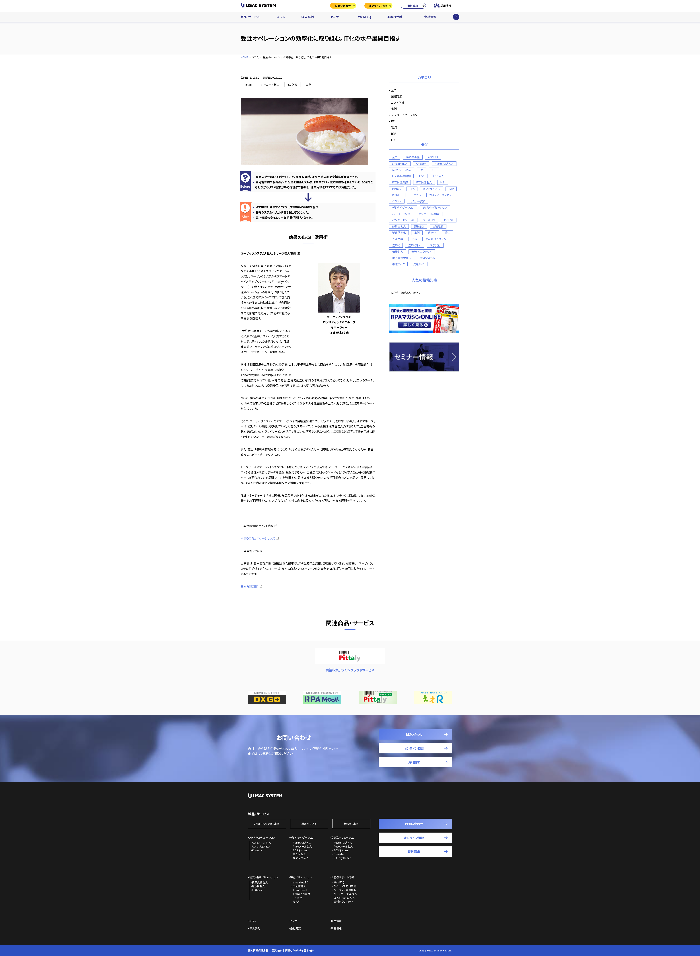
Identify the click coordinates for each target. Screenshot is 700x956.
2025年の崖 (413, 157)
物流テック (398, 264)
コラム (280, 17)
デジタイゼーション (403, 207)
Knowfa (257, 850)
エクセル (416, 195)
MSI (442, 182)
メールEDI (429, 220)
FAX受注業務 (400, 182)
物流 (394, 127)
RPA (393, 133)
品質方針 (277, 950)
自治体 (432, 232)
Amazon (421, 163)
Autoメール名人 (401, 170)
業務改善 (397, 96)
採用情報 (445, 5)
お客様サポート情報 (342, 877)
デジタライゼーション (404, 115)
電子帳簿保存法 (401, 258)
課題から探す (309, 823)
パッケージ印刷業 (429, 214)
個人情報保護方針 (258, 950)
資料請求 (412, 5)
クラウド (397, 201)
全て (394, 90)
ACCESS (433, 157)
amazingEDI (400, 163)
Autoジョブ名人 (444, 163)
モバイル (292, 84)
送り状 (396, 245)
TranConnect (301, 894)
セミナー (336, 17)
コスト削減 (397, 102)
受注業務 (397, 239)
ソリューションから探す (267, 823)
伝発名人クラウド (421, 251)
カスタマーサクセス (440, 195)
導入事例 (308, 17)
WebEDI (397, 195)
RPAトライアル (431, 189)
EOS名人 (438, 176)
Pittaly (248, 84)
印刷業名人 (399, 226)
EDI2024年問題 (401, 176)
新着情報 (336, 928)
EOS (422, 176)
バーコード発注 (270, 84)
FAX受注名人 (424, 182)
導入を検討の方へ (344, 897)
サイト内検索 (456, 17)
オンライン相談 (378, 5)
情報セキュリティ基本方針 (299, 950)
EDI (393, 139)
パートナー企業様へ (345, 894)
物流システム (427, 258)
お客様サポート (397, 17)
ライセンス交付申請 (345, 886)
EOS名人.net (301, 850)
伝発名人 (397, 251)
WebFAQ (364, 17)
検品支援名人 (301, 858)
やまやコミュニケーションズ (258, 538)
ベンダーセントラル (403, 220)
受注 (447, 232)
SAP (451, 189)
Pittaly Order (342, 858)
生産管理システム (435, 239)
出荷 (414, 239)
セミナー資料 (417, 201)
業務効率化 (399, 232)
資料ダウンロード (344, 901)
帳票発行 (435, 245)
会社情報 (430, 17)
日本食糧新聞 (249, 586)
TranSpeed (300, 890)
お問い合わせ (343, 5)
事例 (308, 84)
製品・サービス (250, 17)
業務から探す (351, 823)
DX (393, 121)
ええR (296, 901)
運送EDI (419, 226)
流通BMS (419, 264)
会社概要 (295, 928)
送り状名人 (414, 245)
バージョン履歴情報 (345, 890)
